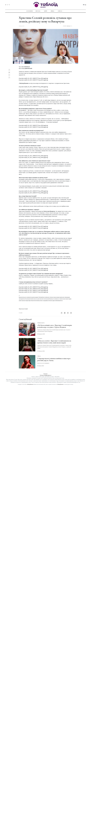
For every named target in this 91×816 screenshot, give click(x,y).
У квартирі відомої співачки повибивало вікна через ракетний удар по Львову (53, 359)
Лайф (45, 11)
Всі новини (30, 11)
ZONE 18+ (60, 11)
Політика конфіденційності (45, 375)
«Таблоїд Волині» (30, 384)
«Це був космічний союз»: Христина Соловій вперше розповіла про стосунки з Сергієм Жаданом (54, 326)
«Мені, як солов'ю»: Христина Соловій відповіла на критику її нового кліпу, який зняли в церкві (54, 342)
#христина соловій (23, 308)
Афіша (52, 11)
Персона (38, 11)
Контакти (45, 373)
